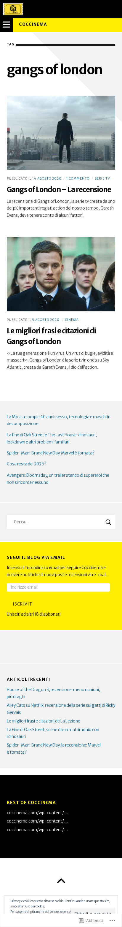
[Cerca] (61, 522)
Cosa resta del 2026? (26, 464)
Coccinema (33, 24)
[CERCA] (108, 522)
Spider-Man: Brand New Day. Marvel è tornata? (50, 453)
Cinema (72, 320)
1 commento (77, 178)
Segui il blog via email (36, 557)
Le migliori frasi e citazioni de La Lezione (43, 721)
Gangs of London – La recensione (59, 189)
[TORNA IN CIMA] (61, 881)
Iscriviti (23, 604)
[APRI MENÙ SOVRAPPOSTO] (6, 25)
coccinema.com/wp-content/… (37, 812)
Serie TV (102, 178)
